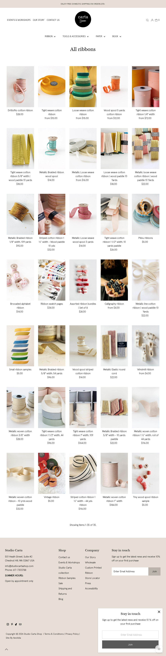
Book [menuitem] (115, 36)
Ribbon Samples (67, 578)
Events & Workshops (69, 562)
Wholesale (90, 562)
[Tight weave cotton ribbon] (51, 86)
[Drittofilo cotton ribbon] (20, 86)
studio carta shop (33, 633)
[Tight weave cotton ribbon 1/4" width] (145, 86)
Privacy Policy (72, 633)
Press (88, 583)
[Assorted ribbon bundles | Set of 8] (83, 279)
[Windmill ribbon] (145, 345)
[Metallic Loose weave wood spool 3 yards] (83, 214)
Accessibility (91, 588)
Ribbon (49, 36)
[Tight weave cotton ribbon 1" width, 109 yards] (83, 407)
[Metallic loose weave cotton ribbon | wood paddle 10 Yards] (145, 148)
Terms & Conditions (54, 633)
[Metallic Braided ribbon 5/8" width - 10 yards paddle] (114, 407)
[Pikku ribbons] (145, 214)
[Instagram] (8, 625)
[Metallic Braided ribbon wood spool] (51, 148)
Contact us (64, 557)
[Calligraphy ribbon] (114, 279)
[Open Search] (147, 20)
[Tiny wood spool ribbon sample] (145, 473)
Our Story (90, 557)
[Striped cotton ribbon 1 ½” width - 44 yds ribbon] (83, 473)
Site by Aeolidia (13, 637)
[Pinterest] (12, 625)
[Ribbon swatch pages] (51, 279)
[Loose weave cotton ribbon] (83, 86)
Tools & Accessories (74, 36)
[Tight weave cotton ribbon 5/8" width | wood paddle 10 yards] (20, 148)
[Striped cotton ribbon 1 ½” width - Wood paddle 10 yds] (51, 214)
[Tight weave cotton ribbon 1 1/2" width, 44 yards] (51, 407)
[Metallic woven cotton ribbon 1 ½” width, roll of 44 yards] (145, 407)
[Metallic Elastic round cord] (114, 345)
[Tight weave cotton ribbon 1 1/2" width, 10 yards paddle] (114, 214)
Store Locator (92, 578)
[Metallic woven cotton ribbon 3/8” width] (20, 407)
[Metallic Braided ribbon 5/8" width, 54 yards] (51, 345)
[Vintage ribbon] (51, 473)
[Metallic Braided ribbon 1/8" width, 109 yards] (20, 214)
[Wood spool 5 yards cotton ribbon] (114, 86)
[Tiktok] (16, 625)
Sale (61, 583)
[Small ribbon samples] (20, 345)
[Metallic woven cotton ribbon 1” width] (114, 473)
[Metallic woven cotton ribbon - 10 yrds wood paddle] (20, 473)
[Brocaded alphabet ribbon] (20, 279)
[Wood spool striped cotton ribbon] (83, 345)
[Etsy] (20, 625)
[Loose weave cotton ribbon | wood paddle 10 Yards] (114, 148)
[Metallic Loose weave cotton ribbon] (83, 148)
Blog (61, 599)
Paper (99, 36)
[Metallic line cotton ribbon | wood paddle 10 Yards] (145, 279)
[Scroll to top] (6, 649)
